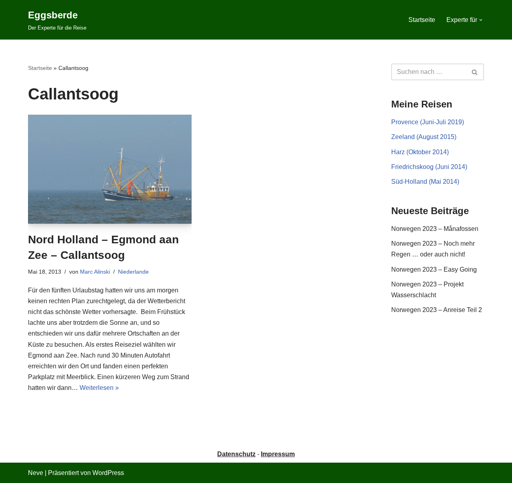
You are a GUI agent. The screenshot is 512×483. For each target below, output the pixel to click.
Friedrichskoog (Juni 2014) (429, 166)
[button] (480, 20)
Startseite (421, 19)
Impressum (278, 454)
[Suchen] (475, 72)
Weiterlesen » (99, 387)
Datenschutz (236, 454)
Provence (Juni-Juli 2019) (427, 122)
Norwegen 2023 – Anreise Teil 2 (436, 309)
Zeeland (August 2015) (423, 136)
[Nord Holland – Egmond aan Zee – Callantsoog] (110, 169)
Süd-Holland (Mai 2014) (425, 181)
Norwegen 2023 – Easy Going (434, 269)
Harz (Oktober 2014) (420, 152)
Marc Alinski (95, 271)
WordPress (108, 472)
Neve (35, 472)
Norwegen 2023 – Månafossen (434, 228)
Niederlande (133, 271)
